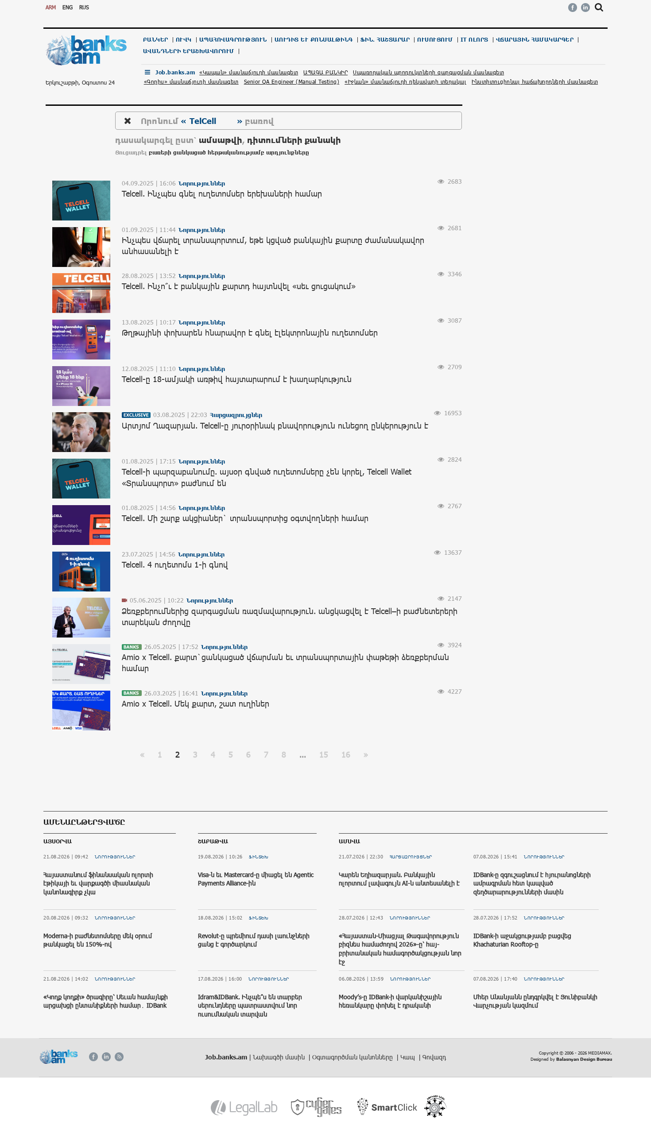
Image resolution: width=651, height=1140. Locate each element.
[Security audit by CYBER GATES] (317, 1107)
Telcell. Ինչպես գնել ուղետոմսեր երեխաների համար (222, 193)
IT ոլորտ (474, 39)
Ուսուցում (435, 39)
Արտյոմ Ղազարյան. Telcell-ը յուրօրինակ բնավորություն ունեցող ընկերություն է (275, 425)
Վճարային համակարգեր (535, 39)
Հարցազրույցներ (411, 856)
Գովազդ (434, 1057)
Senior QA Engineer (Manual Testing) (292, 81)
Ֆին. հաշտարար (385, 39)
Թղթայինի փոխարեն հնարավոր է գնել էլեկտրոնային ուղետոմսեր (250, 332)
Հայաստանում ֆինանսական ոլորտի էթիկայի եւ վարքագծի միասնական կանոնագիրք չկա (98, 883)
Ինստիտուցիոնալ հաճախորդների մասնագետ (535, 81)
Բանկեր (155, 39)
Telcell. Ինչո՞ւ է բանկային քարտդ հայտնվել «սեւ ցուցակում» (239, 286)
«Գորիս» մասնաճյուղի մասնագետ (191, 81)
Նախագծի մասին (279, 1057)
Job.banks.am (175, 72)
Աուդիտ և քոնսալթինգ (314, 39)
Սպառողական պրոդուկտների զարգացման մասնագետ (428, 72)
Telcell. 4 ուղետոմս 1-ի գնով (175, 564)
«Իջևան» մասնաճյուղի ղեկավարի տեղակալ (405, 81)
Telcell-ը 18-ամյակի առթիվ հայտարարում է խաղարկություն (237, 379)
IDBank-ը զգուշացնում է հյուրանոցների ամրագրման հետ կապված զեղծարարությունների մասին (532, 883)
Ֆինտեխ (258, 856)
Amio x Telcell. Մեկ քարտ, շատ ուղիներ (195, 703)
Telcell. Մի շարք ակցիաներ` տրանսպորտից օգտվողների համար (245, 518)
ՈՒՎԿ (184, 39)
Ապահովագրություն (233, 39)
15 (323, 754)
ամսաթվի (220, 140)
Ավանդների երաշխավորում (188, 51)
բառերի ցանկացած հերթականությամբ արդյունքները (229, 152)
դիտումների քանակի (294, 140)
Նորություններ (115, 856)
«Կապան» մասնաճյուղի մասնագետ (248, 72)
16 (345, 754)
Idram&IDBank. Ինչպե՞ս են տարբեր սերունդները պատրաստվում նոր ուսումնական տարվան (250, 1005)
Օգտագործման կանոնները (353, 1057)
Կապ (408, 1057)
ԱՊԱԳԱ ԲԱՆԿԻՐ (325, 72)
